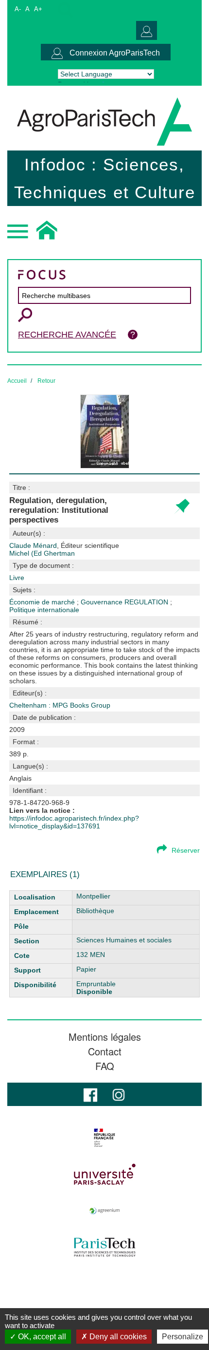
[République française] (104, 1137)
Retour (46, 380)
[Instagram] (118, 1094)
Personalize (182, 1336)
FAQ (104, 1066)
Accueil (17, 380)
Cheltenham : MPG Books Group (59, 705)
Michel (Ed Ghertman (42, 553)
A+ (38, 9)
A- (18, 9)
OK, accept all (41, 1336)
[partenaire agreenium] (104, 1211)
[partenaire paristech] (104, 1247)
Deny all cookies (117, 1336)
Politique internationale (44, 610)
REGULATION (147, 602)
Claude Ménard (64, 545)
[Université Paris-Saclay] (104, 1174)
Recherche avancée (67, 334)
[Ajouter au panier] (181, 506)
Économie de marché (43, 602)
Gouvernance (102, 602)
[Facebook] (90, 1094)
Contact (105, 1051)
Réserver (186, 850)
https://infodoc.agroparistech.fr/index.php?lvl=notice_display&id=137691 (74, 822)
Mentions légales (105, 1037)
